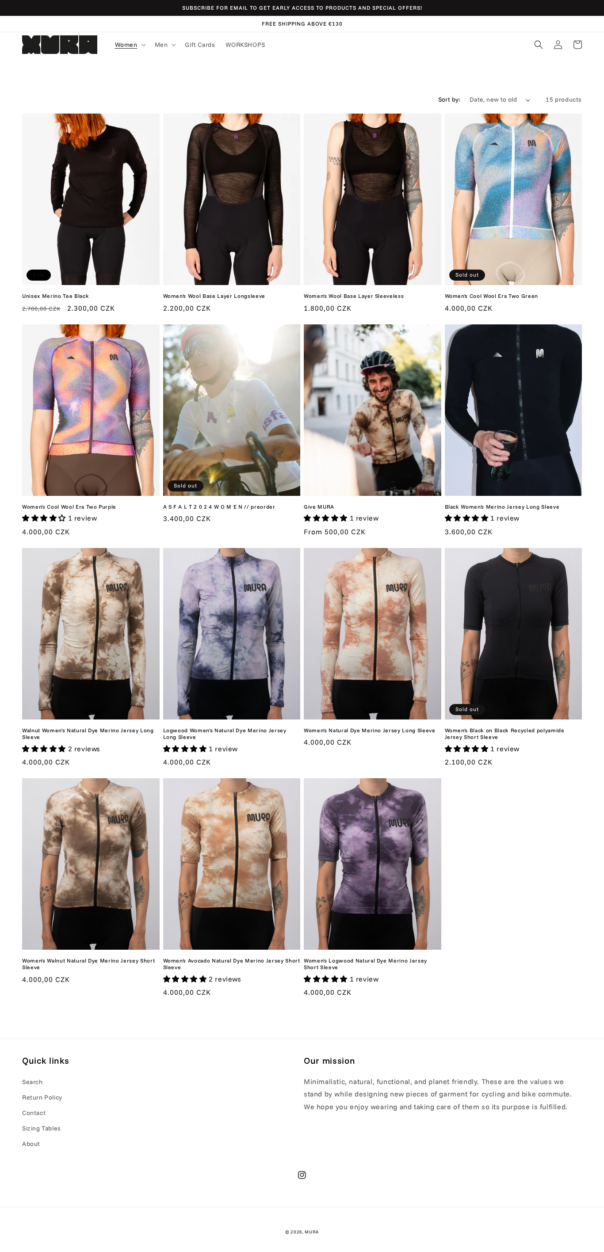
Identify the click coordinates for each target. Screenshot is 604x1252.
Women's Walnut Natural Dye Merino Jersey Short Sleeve (88, 963)
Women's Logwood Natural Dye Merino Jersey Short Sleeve (365, 963)
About (31, 1144)
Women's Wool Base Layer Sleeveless (354, 296)
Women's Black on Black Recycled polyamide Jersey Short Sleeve (505, 733)
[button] (129, 44)
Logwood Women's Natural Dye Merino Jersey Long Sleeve (225, 733)
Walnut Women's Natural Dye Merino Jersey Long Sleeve (88, 733)
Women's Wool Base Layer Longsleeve (214, 296)
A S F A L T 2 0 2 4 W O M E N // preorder (219, 506)
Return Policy (42, 1097)
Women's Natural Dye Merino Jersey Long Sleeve (370, 730)
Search (32, 1082)
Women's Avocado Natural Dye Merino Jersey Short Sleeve (231, 963)
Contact (34, 1113)
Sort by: (449, 99)
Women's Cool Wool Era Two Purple (69, 506)
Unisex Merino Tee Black (55, 296)
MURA (312, 1232)
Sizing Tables (41, 1128)
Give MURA (319, 506)
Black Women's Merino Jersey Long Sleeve (502, 506)
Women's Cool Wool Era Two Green (491, 296)
